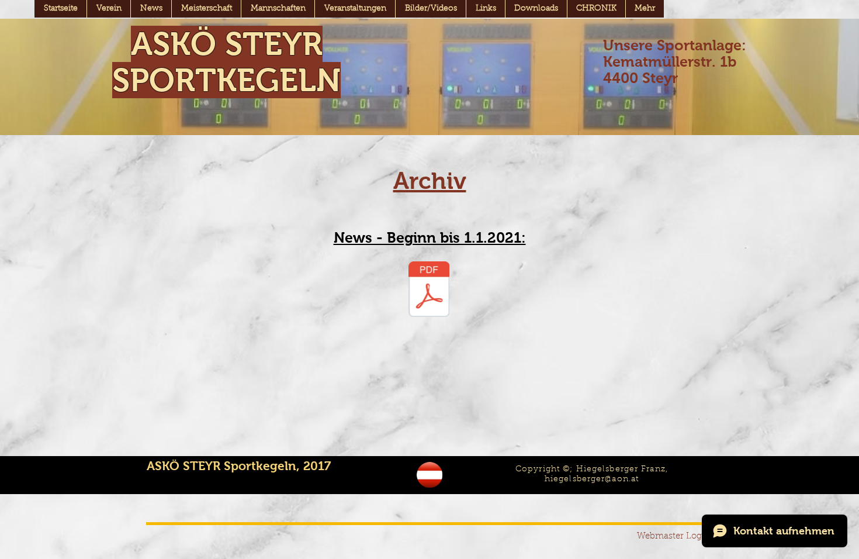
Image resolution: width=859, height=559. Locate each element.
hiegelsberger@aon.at (592, 479)
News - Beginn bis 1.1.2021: (430, 237)
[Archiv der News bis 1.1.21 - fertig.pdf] (429, 290)
